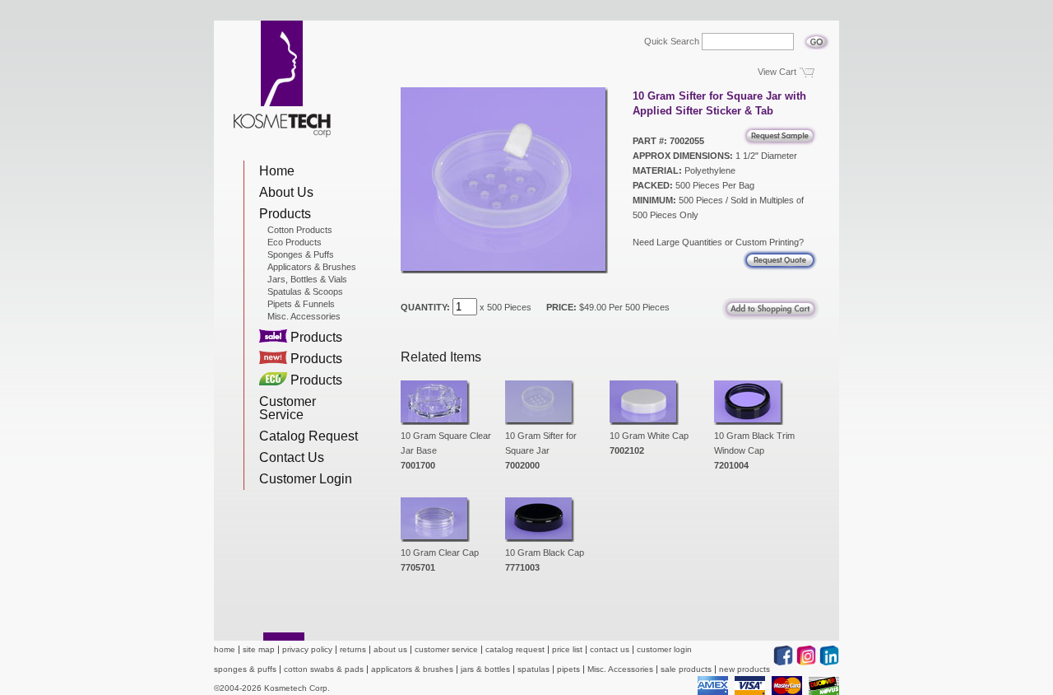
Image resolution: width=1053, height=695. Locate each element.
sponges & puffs (245, 669)
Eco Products (294, 242)
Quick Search (671, 41)
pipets (568, 669)
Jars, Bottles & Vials (307, 279)
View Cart (777, 72)
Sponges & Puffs (300, 254)
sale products (686, 669)
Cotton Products (299, 230)
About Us (286, 192)
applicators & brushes (412, 669)
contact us (609, 649)
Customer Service (287, 408)
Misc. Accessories (304, 316)
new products (744, 669)
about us (390, 649)
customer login (664, 649)
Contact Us (291, 457)
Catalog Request (308, 436)
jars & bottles (485, 669)
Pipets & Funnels (301, 304)
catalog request (515, 649)
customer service (446, 649)
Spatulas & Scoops (305, 291)
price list (567, 649)
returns (353, 649)
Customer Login (305, 479)
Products (285, 214)
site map (259, 649)
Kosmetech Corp (282, 79)
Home (277, 171)
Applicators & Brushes (311, 267)
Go (816, 37)
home (224, 649)
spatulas (533, 669)
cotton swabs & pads (324, 669)
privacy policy (307, 649)
